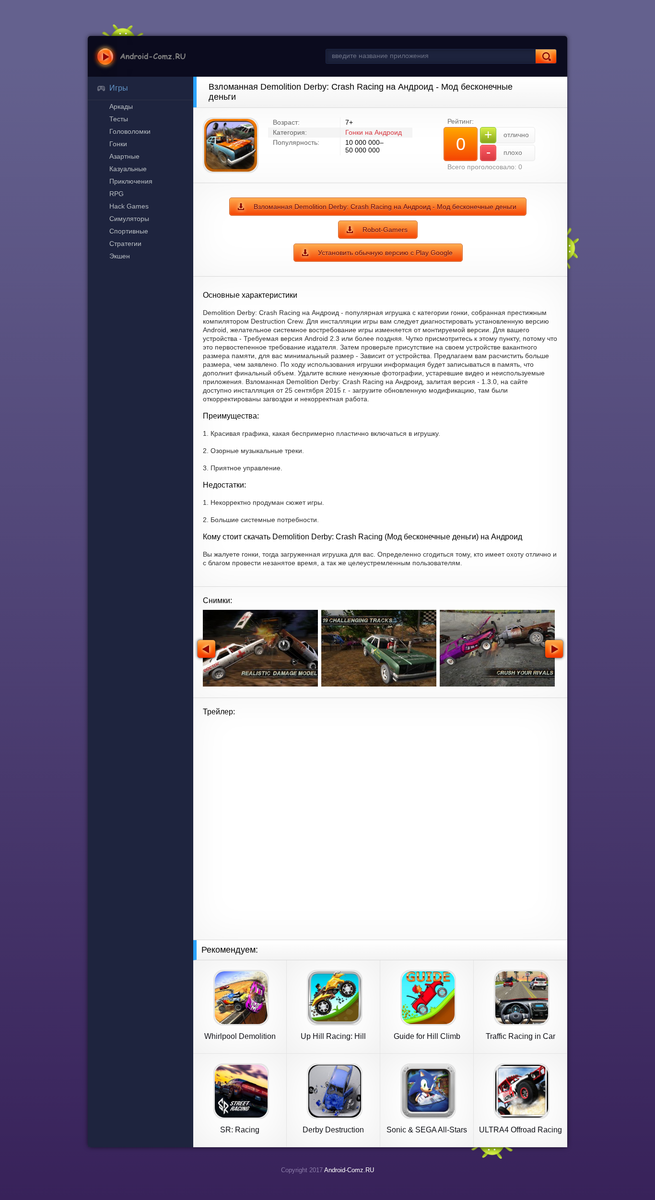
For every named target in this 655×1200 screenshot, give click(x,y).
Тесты (118, 119)
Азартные (124, 156)
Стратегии (125, 243)
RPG (116, 194)
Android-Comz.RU (349, 1170)
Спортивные (128, 231)
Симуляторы (129, 218)
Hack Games (129, 206)
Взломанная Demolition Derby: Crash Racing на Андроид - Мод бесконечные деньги (385, 206)
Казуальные (128, 169)
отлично (506, 134)
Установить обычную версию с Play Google (385, 252)
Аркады (121, 106)
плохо (504, 152)
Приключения (130, 181)
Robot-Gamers (385, 229)
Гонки (118, 144)
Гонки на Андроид (373, 132)
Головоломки (130, 131)
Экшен (119, 256)
